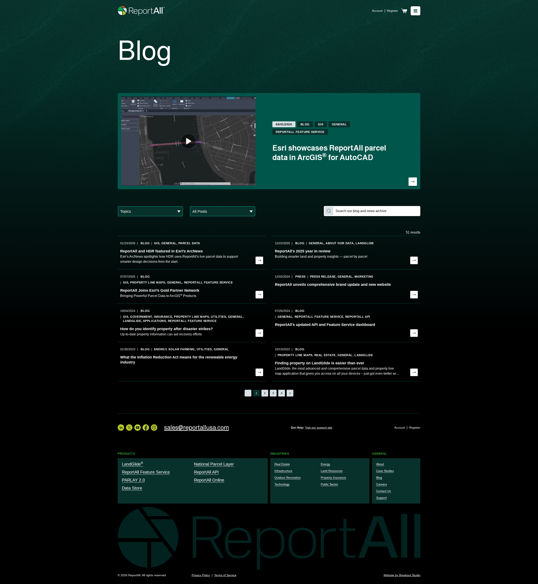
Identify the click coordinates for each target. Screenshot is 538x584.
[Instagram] (154, 427)
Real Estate (282, 464)
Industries (279, 453)
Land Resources (332, 470)
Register (392, 10)
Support (381, 497)
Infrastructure (283, 470)
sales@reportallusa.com (196, 427)
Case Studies (385, 470)
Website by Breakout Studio (402, 575)
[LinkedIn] (121, 427)
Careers (381, 484)
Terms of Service (225, 575)
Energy (325, 464)
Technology (282, 484)
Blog (379, 477)
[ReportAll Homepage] (141, 11)
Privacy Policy (201, 575)
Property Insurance (333, 477)
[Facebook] (145, 427)
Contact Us (383, 491)
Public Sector (329, 484)
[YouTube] (137, 427)
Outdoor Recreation (287, 477)
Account (377, 10)
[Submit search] (329, 211)
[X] (129, 427)
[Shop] (404, 10)
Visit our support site (318, 427)
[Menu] (415, 10)
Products (126, 453)
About (380, 464)
